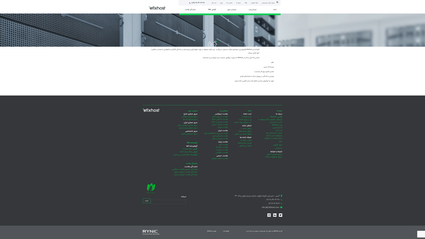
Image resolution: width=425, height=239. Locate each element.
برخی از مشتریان (276, 122)
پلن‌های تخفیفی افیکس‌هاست (270, 119)
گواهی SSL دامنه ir (190, 149)
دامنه (249, 111)
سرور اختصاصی (191, 131)
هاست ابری (223, 144)
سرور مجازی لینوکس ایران (187, 125)
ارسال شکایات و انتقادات (273, 138)
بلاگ (246, 3)
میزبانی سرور (192, 111)
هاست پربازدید (222, 149)
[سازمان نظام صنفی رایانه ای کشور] (150, 188)
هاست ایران (223, 130)
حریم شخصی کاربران (274, 154)
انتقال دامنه (246, 125)
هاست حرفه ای (222, 147)
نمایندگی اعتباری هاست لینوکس (184, 169)
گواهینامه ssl (192, 143)
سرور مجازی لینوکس (189, 116)
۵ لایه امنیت (277, 127)
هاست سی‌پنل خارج (220, 116)
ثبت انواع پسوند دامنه (242, 122)
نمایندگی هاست (191, 163)
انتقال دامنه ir (246, 128)
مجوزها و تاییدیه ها (274, 135)
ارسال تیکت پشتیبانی (268, 3)
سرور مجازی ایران (190, 122)
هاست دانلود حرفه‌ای (220, 158)
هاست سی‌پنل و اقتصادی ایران (216, 133)
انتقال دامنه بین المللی (242, 134)
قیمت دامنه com (244, 143)
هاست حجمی (222, 155)
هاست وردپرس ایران (220, 138)
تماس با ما (229, 3)
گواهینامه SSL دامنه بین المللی (185, 154)
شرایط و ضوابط (276, 151)
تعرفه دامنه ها (245, 137)
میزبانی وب (223, 111)
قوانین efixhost (276, 117)
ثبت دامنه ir (246, 117)
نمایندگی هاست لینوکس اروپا (185, 172)
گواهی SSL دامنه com (188, 152)
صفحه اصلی (270, 57)
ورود (221, 3)
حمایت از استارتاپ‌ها (274, 133)
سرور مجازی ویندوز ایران (188, 128)
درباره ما (238, 3)
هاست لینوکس (221, 114)
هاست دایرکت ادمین (220, 124)
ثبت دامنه (247, 114)
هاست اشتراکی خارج (220, 119)
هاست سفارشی (222, 152)
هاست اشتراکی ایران (220, 136)
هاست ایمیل (223, 127)
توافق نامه (226, 231)
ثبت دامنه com (245, 119)
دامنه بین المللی (245, 146)
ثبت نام (214, 3)
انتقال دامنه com (244, 131)
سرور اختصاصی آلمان (189, 134)
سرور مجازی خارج (190, 114)
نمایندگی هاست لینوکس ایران (185, 174)
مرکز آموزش (254, 3)
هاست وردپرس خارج (220, 122)
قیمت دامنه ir (246, 140)
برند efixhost (277, 125)
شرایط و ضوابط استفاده (273, 157)
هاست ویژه (223, 142)
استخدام (279, 148)
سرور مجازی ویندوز (190, 119)
